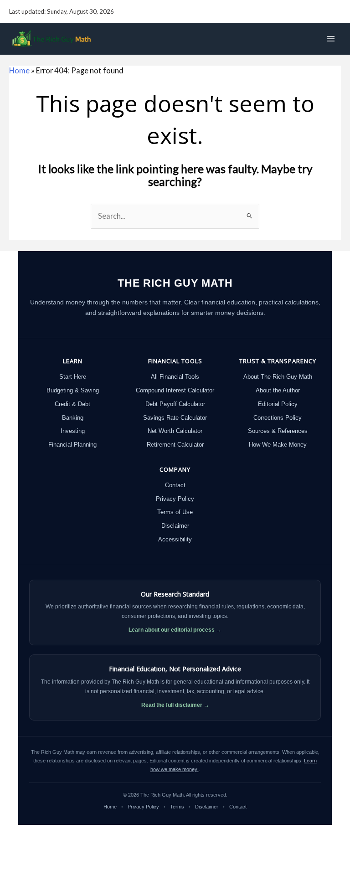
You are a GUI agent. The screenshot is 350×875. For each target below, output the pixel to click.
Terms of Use (175, 512)
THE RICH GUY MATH (175, 283)
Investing (73, 430)
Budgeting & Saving (72, 390)
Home (19, 70)
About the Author (278, 390)
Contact (175, 485)
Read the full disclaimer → (175, 705)
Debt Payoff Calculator (175, 404)
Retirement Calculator (175, 444)
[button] (337, 11)
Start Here (72, 376)
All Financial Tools (175, 376)
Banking (72, 417)
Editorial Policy (278, 404)
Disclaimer (175, 525)
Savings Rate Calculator (175, 417)
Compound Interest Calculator (175, 390)
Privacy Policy (175, 498)
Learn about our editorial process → (175, 630)
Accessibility (175, 539)
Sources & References (278, 430)
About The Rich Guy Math (277, 376)
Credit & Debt (72, 404)
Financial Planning (72, 444)
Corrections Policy (277, 417)
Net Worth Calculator (175, 430)
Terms (177, 806)
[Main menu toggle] (330, 39)
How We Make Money (278, 444)
